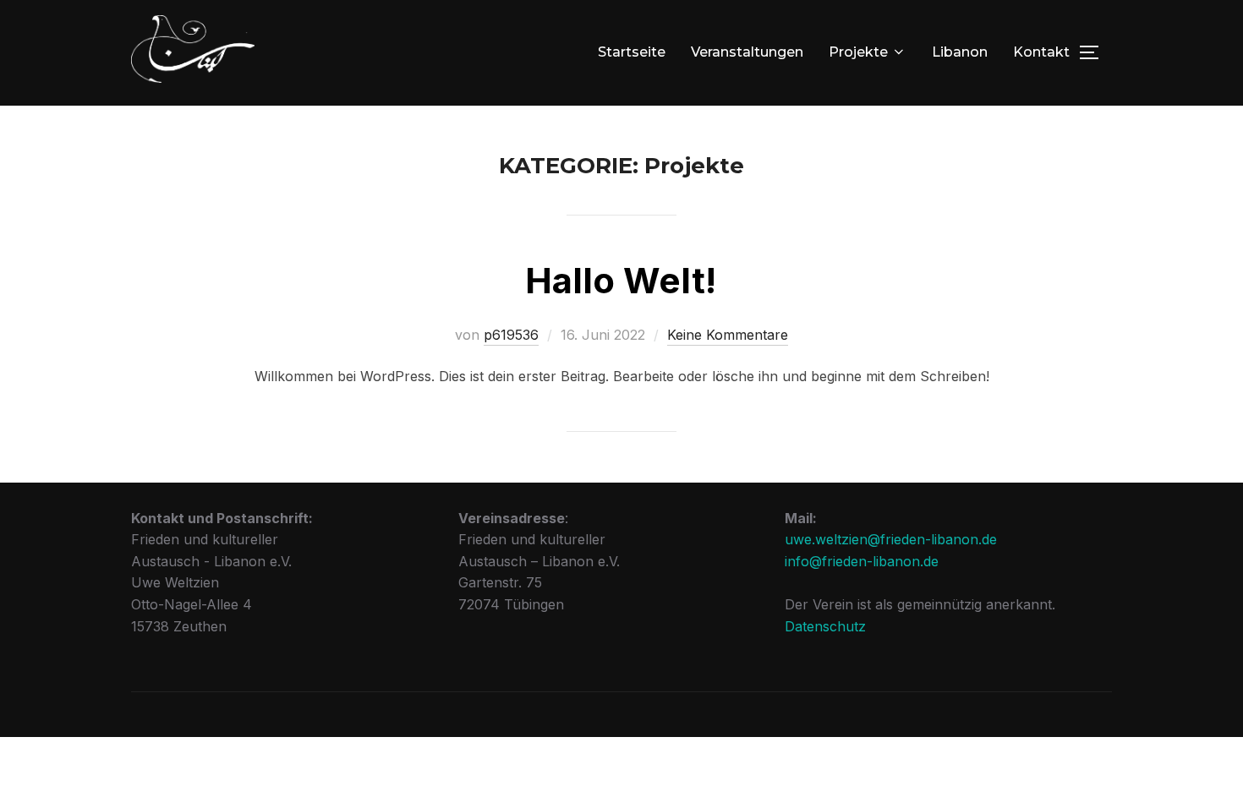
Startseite (631, 52)
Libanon (960, 52)
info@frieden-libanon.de (862, 561)
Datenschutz (825, 626)
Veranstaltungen (747, 52)
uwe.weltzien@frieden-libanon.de (891, 539)
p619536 (511, 334)
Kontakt (1041, 52)
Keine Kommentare (727, 334)
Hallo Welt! (620, 280)
